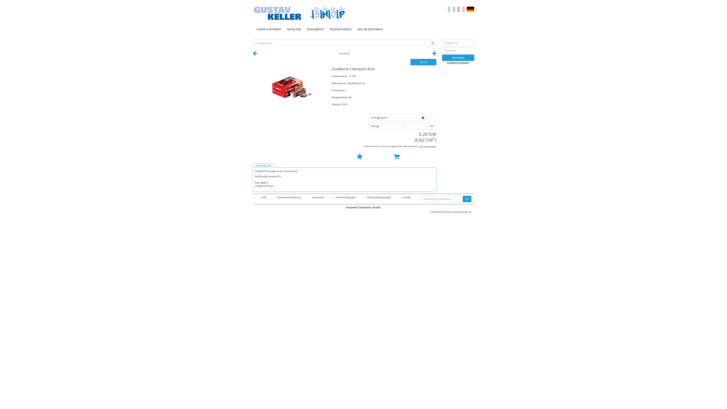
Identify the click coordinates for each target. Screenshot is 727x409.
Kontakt (406, 197)
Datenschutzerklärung (289, 197)
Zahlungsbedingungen (379, 197)
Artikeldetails (263, 165)
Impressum (318, 197)
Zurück (423, 62)
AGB (263, 197)
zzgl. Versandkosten (427, 146)
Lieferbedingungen (345, 197)
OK (467, 199)
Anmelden (458, 57)
